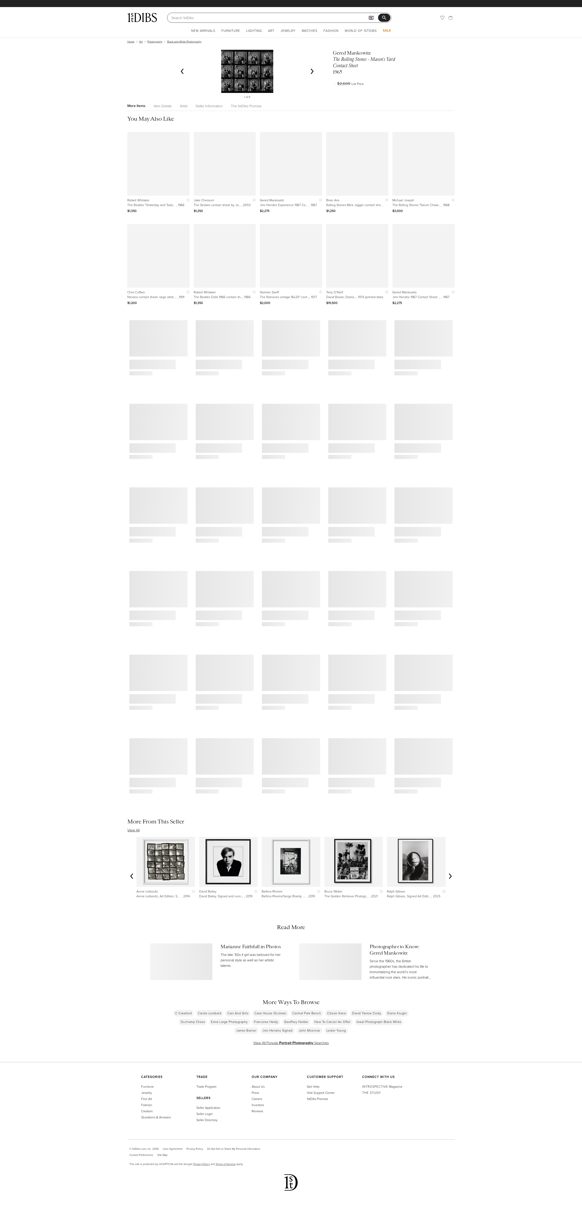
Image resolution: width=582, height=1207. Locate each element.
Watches (309, 30)
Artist (183, 105)
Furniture (230, 30)
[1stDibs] (142, 17)
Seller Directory (207, 1120)
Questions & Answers (156, 1117)
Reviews (257, 1111)
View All (133, 830)
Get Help (313, 1086)
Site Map (162, 1155)
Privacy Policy (194, 1149)
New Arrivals (203, 30)
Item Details (163, 105)
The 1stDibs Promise (246, 105)
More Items (136, 105)
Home (130, 41)
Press (255, 1092)
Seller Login (204, 1114)
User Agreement (172, 1149)
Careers (257, 1099)
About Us (258, 1086)
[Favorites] (442, 18)
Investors (258, 1105)
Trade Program (206, 1086)
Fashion (331, 30)
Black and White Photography (184, 41)
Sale (387, 30)
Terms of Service (226, 1164)
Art (271, 30)
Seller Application (208, 1107)
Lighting (254, 30)
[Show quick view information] (187, 200)
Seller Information (209, 105)
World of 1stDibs (361, 30)
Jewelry (288, 30)
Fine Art (146, 1099)
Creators (147, 1111)
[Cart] (451, 18)
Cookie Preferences (141, 1155)
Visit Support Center (321, 1092)
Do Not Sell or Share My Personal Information (233, 1149)
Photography (154, 41)
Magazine (382, 1086)
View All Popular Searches (291, 1042)
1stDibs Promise (317, 1099)
